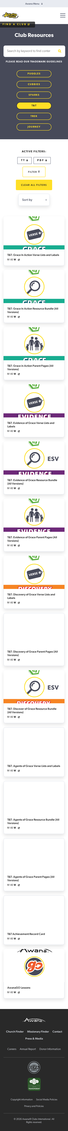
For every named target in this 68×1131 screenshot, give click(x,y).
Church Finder (15, 1031)
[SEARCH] (59, 51)
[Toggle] (62, 15)
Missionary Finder (38, 1031)
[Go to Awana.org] (34, 1019)
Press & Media (34, 1038)
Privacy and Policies (34, 1106)
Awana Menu (32, 3)
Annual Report (28, 1049)
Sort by (27, 199)
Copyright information (22, 1099)
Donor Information (50, 1049)
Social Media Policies (46, 1099)
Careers (11, 1049)
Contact (57, 1031)
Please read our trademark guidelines (34, 61)
